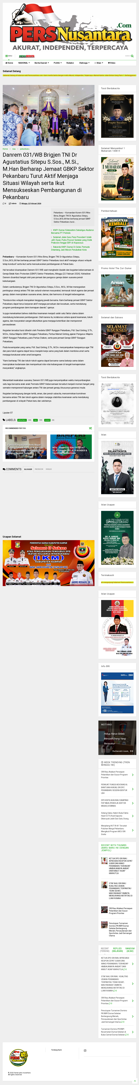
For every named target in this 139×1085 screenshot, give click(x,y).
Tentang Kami (56, 1050)
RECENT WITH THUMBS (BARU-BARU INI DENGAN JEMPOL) (115, 848)
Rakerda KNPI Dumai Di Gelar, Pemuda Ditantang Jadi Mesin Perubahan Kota (70, 248)
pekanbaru (24, 149)
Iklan (98, 63)
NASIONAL (23, 63)
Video (112, 63)
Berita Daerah (41, 63)
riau (14, 149)
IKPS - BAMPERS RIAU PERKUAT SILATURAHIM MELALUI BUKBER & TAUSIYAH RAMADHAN (69, 450)
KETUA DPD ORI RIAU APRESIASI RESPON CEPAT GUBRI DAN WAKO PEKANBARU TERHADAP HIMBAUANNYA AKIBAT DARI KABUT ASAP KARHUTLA (120, 865)
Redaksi (70, 63)
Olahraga (83, 63)
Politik (57, 63)
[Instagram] (85, 1050)
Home (10, 63)
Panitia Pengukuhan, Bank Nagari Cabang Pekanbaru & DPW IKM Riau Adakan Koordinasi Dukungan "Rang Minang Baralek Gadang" (25, 449)
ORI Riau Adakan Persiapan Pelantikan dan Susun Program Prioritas (120, 910)
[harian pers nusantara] (27, 57)
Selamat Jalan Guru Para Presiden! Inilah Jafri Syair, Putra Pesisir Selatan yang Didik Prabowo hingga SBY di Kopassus (71, 240)
